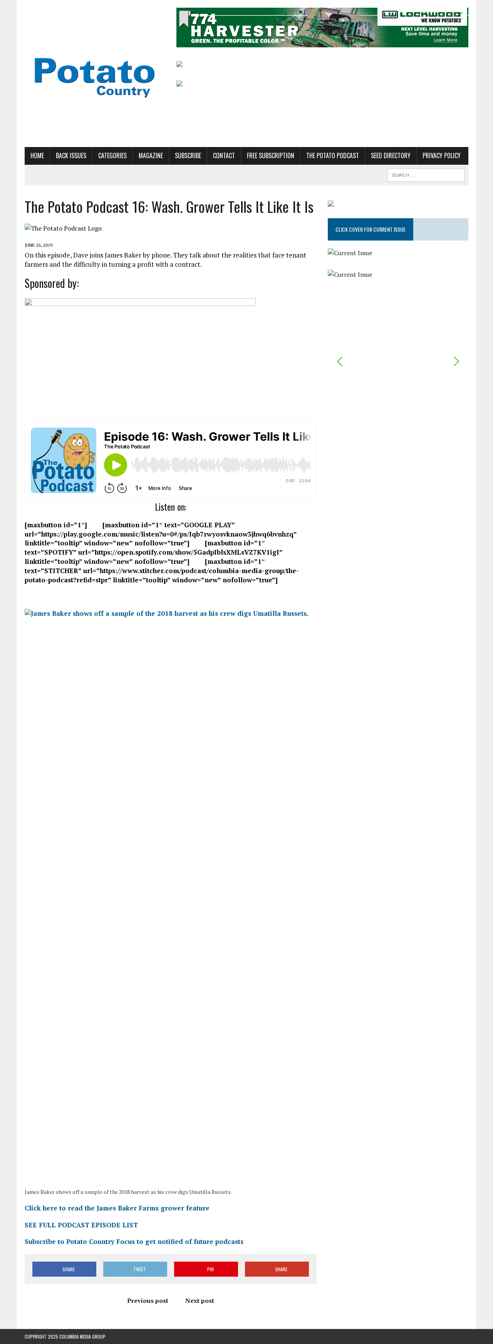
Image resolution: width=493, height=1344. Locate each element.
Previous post (147, 1300)
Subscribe (188, 155)
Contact (224, 155)
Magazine (151, 155)
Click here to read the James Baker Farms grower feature (117, 1208)
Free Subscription (270, 155)
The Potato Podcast (332, 155)
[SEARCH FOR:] (425, 174)
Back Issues (71, 155)
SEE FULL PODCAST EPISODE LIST (81, 1224)
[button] (340, 361)
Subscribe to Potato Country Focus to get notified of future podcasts (134, 1241)
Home (37, 155)
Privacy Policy (442, 155)
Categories (112, 155)
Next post (199, 1300)
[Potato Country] (95, 73)
